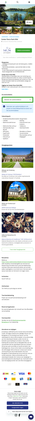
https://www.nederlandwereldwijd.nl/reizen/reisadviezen (18, 262)
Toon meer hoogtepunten (17, 249)
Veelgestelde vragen (17, 407)
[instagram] (16, 415)
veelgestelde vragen (17, 396)
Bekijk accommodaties (23, 50)
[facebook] (19, 415)
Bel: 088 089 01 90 (17, 403)
